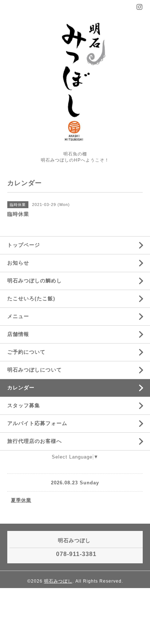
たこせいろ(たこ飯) (31, 298)
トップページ (23, 245)
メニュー (18, 316)
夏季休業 (21, 500)
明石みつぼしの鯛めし (34, 280)
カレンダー (21, 387)
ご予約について (26, 352)
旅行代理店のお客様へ (34, 441)
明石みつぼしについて (34, 370)
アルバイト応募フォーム (37, 423)
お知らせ (18, 263)
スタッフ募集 (23, 405)
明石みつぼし (58, 581)
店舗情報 (18, 334)
